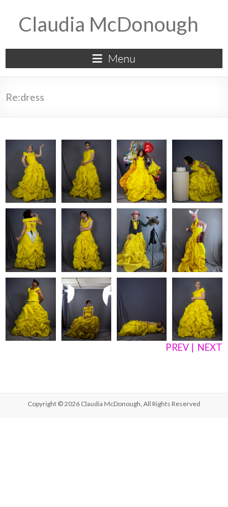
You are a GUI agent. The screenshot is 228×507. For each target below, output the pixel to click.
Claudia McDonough (108, 24)
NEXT (210, 347)
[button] (30, 171)
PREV (177, 347)
